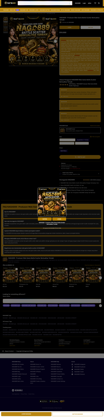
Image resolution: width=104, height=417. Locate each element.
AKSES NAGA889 (75, 10)
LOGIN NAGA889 (26, 414)
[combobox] (45, 3)
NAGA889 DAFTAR (45, 10)
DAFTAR (45, 219)
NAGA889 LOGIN (33, 10)
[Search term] (70, 3)
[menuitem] (6, 10)
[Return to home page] (9, 3)
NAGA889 (6, 10)
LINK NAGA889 (85, 10)
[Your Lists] (95, 3)
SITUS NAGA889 (65, 10)
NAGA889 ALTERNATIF (97, 10)
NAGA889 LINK (24, 10)
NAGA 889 (14, 10)
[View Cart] (99, 3)
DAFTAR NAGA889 (77, 414)
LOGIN (59, 219)
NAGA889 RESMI (55, 10)
